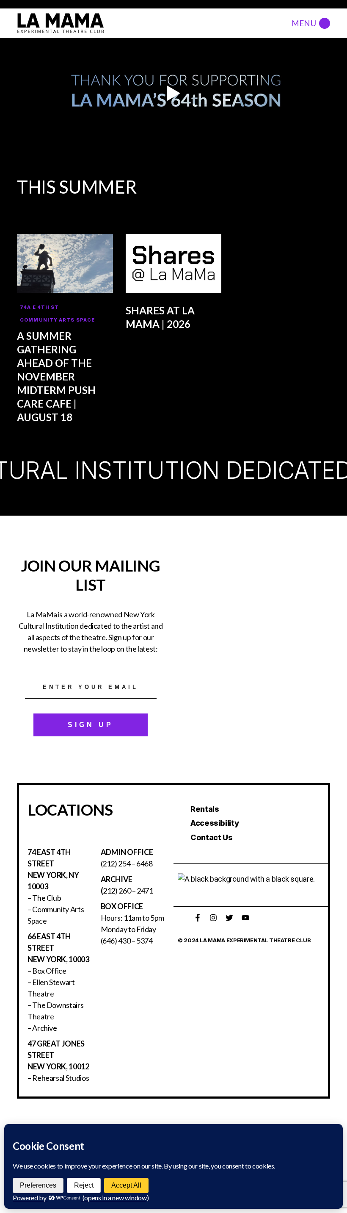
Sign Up (90, 724)
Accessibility (214, 823)
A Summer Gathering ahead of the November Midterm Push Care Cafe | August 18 (56, 376)
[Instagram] (213, 918)
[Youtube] (245, 918)
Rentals (204, 809)
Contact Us (211, 837)
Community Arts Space (57, 320)
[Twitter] (229, 918)
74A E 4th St (39, 307)
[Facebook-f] (197, 918)
